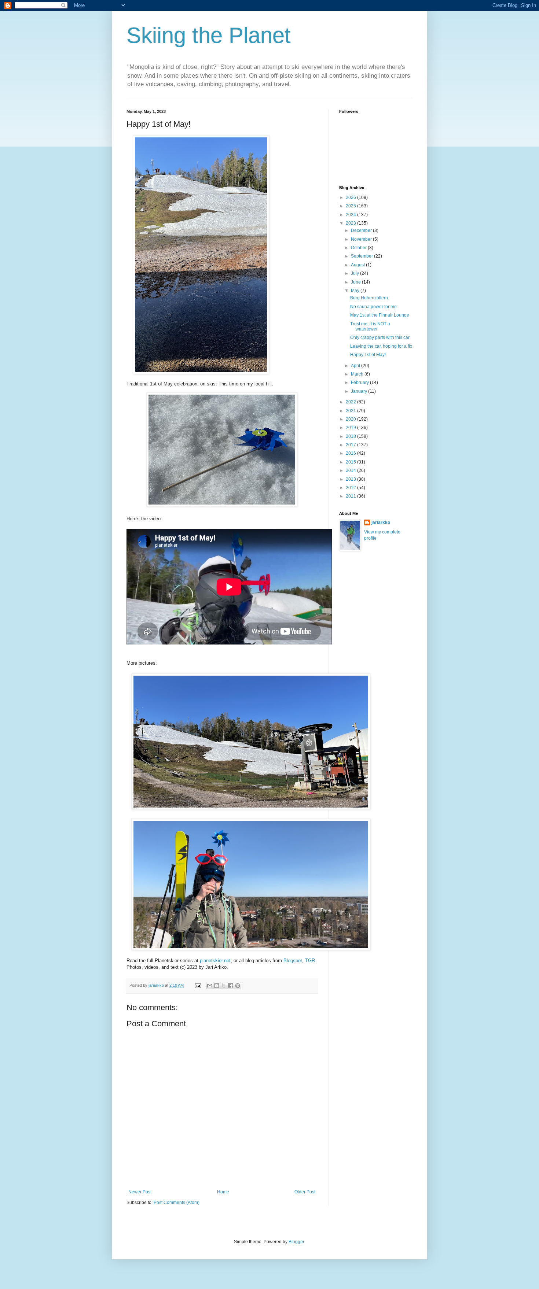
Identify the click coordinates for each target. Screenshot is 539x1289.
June (356, 282)
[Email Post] (197, 985)
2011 (351, 496)
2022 (351, 402)
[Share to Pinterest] (237, 985)
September (362, 256)
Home (223, 1191)
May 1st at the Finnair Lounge (379, 315)
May (355, 290)
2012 (351, 487)
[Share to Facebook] (230, 985)
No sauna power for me (373, 306)
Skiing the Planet (208, 35)
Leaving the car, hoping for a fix (381, 346)
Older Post (304, 1191)
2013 (351, 479)
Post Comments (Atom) (176, 1202)
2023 (351, 223)
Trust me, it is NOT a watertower (370, 326)
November (362, 239)
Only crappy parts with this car (380, 337)
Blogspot (292, 960)
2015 (351, 462)
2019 (351, 427)
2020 (351, 419)
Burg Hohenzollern (369, 297)
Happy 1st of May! (368, 354)
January (359, 391)
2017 (351, 444)
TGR (310, 960)
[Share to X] (223, 985)
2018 (351, 436)
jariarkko (380, 522)
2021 (351, 410)
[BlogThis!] (216, 985)
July (355, 273)
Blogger (296, 1241)
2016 (351, 453)
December (362, 230)
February (360, 382)
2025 (351, 205)
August (358, 264)
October (359, 247)
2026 (351, 197)
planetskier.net (215, 960)
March (357, 374)
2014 (351, 470)
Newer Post (139, 1191)
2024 (351, 214)
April (356, 365)
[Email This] (209, 985)
